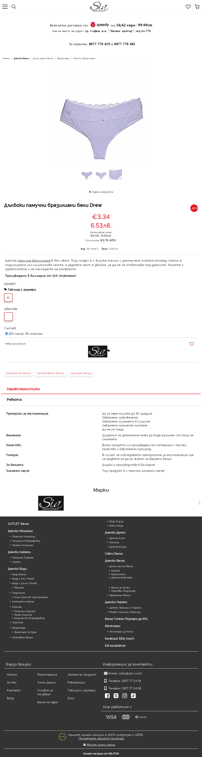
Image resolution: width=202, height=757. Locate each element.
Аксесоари (112, 625)
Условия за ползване (45, 692)
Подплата (18, 592)
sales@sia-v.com (130, 673)
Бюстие (17, 622)
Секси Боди (116, 525)
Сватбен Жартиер (123, 590)
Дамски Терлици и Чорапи (125, 607)
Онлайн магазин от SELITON (101, 753)
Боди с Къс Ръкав (23, 578)
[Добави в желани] (192, 344)
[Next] (198, 503)
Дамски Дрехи (115, 532)
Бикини (115, 570)
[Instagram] (125, 696)
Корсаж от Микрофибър (29, 618)
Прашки (19, 587)
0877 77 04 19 (131, 680)
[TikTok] (134, 696)
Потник (114, 542)
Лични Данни (46, 682)
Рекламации (76, 682)
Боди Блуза (116, 521)
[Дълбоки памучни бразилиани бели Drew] (86, 174)
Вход (10, 698)
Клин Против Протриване (31, 597)
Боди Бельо (19, 574)
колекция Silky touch (119, 638)
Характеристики (23, 388)
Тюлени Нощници (22, 545)
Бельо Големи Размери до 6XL (126, 618)
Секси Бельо (114, 553)
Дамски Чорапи (116, 602)
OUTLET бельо (18, 523)
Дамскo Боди (17, 568)
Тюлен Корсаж (23, 614)
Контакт (14, 690)
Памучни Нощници (23, 536)
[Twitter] (117, 696)
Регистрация (47, 674)
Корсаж (17, 606)
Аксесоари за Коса (121, 631)
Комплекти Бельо (23, 601)
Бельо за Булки (120, 587)
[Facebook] (108, 696)
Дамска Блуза (117, 546)
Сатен (16, 561)
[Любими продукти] (188, 6)
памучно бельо (80, 373)
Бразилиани (63, 58)
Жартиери (19, 627)
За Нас (12, 682)
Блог (71, 698)
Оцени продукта (102, 191)
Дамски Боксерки (122, 577)
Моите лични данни (101, 744)
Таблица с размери (22, 289)
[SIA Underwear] (51, 504)
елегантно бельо (18, 373)
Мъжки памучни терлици (125, 611)
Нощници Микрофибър (26, 540)
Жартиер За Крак (25, 632)
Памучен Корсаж (24, 611)
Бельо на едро (47, 702)
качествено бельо (50, 373)
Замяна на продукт (82, 674)
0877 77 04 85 (131, 688)
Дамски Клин (117, 538)
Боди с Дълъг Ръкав (24, 583)
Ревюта (14, 399)
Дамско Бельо (21, 58)
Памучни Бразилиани (84, 58)
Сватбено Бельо (22, 637)
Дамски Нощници (20, 530)
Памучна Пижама (23, 557)
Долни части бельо (43, 58)
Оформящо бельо (119, 595)
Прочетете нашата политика (101, 738)
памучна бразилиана (34, 260)
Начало (6, 58)
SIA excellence (115, 645)
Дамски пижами (19, 552)
